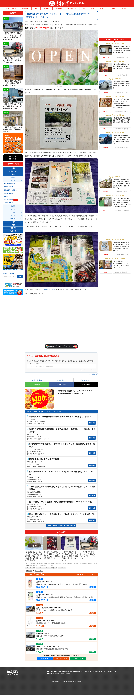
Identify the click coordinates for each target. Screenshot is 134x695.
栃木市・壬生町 (8, 187)
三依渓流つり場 (49, 289)
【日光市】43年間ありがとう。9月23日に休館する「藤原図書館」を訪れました (12, 129)
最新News (25, 8)
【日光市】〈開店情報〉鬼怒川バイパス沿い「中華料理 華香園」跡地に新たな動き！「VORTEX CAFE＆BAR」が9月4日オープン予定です (121, 202)
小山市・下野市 (10, 199)
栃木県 (57, 21)
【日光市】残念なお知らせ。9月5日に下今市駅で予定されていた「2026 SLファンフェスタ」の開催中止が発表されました (121, 139)
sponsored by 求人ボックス (54, 411)
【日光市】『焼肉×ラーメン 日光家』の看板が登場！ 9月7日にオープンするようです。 (13, 60)
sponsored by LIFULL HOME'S (85, 574)
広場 (55, 567)
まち (83, 8)
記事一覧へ (61, 380)
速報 (113, 8)
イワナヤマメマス (30, 567)
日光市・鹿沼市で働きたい (35, 411)
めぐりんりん (39, 571)
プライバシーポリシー (109, 671)
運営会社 (59, 671)
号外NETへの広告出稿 (82, 671)
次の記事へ (85, 380)
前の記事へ (38, 380)
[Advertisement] (115, 24)
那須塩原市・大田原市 (10, 190)
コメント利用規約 (93, 374)
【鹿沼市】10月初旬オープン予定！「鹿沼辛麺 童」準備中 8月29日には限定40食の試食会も (12, 106)
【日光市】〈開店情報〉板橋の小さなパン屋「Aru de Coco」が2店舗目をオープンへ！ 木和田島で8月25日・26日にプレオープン (121, 103)
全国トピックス (11, 8)
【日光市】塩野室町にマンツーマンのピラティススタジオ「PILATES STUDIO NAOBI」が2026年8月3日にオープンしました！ (121, 247)
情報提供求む (68, 671)
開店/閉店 (46, 8)
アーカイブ (124, 8)
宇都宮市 (6, 196)
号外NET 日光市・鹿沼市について (59, 673)
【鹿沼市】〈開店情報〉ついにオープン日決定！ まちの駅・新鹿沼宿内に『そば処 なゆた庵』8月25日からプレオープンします (121, 184)
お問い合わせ (96, 671)
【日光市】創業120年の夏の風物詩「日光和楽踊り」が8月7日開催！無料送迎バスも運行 (121, 120)
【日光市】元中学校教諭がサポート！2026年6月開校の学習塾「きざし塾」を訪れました (12, 83)
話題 (92, 8)
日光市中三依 (61, 567)
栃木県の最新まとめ (9, 183)
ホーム (51, 671)
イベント (103, 8)
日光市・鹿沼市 (77, 3)
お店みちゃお (72, 8)
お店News (59, 8)
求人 (36, 8)
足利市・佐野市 (8, 203)
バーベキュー (39, 567)
